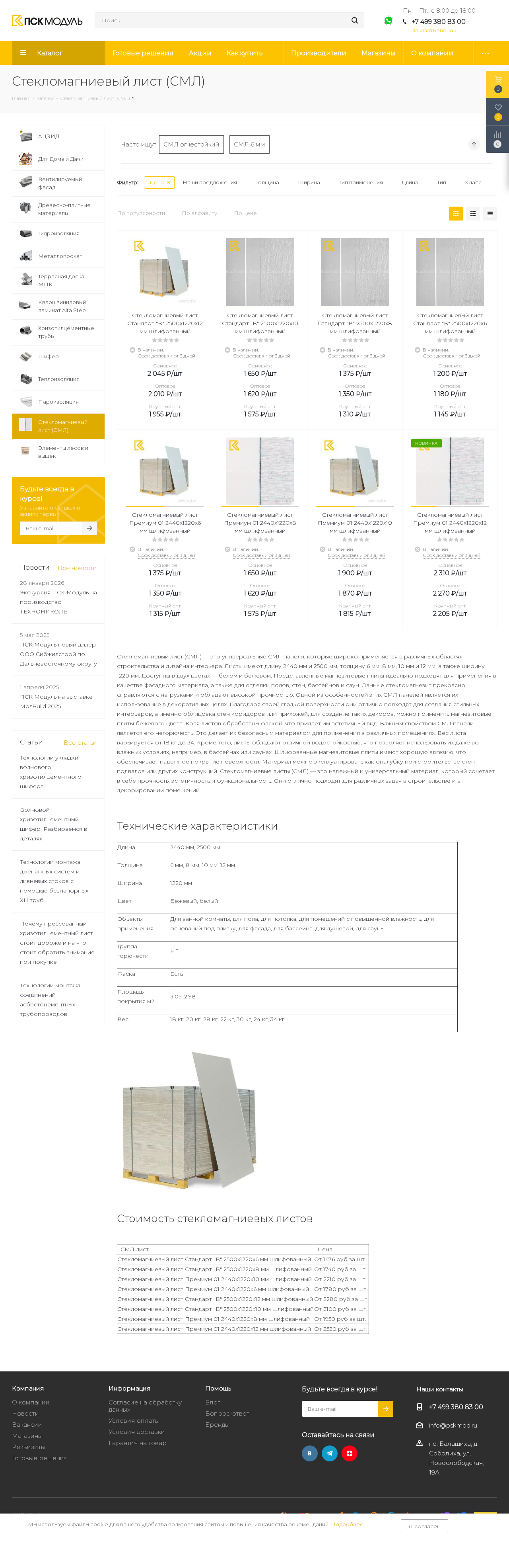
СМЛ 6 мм (249, 144)
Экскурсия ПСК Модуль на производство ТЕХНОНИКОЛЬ (58, 602)
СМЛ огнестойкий (191, 144)
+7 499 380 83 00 (439, 21)
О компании (31, 1402)
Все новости (77, 568)
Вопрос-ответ (227, 1413)
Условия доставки (137, 1432)
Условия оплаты (134, 1420)
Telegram (330, 1453)
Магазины (27, 1435)
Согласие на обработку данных (145, 1405)
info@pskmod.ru (453, 1425)
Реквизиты (28, 1447)
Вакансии (27, 1424)
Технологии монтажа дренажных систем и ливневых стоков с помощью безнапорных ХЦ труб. (54, 881)
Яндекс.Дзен (349, 1453)
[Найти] (354, 20)
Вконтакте (310, 1453)
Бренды (217, 1424)
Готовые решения (40, 1458)
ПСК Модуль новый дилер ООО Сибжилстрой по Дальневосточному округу (58, 654)
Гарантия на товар (138, 1443)
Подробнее (347, 1524)
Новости (25, 1413)
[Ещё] (485, 53)
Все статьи (80, 742)
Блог (212, 1402)
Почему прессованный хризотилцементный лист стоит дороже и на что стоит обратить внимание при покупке (57, 942)
